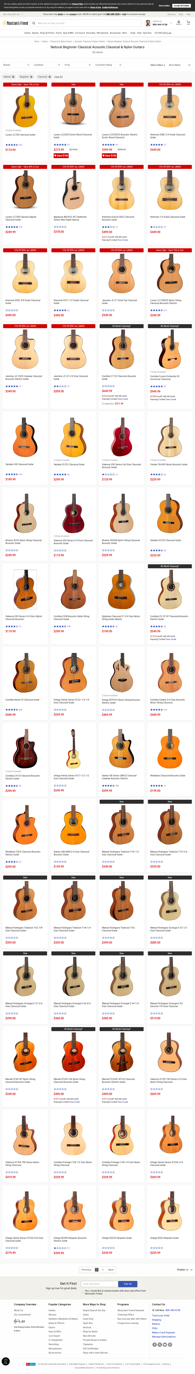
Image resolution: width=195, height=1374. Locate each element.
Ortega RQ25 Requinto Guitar (164, 1238)
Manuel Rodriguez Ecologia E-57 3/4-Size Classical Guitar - (24, 1005)
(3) (165, 386)
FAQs (154, 1328)
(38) (117, 786)
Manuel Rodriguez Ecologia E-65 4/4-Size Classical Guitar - (72, 1005)
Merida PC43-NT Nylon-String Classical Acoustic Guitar (20, 1080)
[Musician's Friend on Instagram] (170, 1344)
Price (67, 65)
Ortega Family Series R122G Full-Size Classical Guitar (24, 1239)
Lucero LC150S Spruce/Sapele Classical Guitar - (20, 218)
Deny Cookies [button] (164, 6)
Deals (86, 1314)
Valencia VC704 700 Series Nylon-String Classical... (22, 1163)
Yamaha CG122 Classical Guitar (69, 464)
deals (60, 14)
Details (125, 240)
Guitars (27, 33)
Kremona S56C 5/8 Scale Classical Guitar (22, 302)
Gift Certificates (91, 1348)
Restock (87, 1327)
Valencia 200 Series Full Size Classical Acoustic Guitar (121, 466)
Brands (6, 65)
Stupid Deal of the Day (94, 1310)
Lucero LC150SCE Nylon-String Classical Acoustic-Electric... (165, 302)
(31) (165, 310)
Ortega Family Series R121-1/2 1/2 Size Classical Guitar (71, 777)
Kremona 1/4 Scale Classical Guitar (167, 217)
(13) (20, 227)
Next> (111, 1269)
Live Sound (80, 33)
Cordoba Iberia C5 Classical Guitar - (23, 699)
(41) (20, 145)
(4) (116, 145)
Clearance (88, 1344)
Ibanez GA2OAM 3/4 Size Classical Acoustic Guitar (71, 853)
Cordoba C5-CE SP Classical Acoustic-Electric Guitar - (169, 618)
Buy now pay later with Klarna (131, 1318)
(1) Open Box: (108, 404)
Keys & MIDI (68, 33)
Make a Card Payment (163, 1332)
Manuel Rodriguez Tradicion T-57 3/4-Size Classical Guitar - (169, 853)
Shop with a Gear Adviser (95, 1352)
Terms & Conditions (114, 1364)
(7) (165, 145)
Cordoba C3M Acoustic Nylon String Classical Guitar (71, 618)
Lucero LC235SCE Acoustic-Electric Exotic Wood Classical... (119, 136)
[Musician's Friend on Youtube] (164, 1344)
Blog (181, 14)
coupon (73, 14)
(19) (165, 710)
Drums (59, 33)
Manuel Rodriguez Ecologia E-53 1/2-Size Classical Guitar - (169, 929)
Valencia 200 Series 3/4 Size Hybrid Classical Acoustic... (23, 618)
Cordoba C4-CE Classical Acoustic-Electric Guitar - (23, 777)
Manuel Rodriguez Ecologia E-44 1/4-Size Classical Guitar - (120, 1005)
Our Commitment (22, 1314)
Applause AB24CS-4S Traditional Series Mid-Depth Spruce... (70, 218)
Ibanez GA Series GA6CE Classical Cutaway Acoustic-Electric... (119, 777)
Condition (38, 65)
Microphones (102, 33)
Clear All (58, 76)
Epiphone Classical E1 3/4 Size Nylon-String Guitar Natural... (121, 618)
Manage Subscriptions (164, 1336)
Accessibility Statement (84, 1368)
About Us (18, 1310)
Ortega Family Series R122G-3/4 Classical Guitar (166, 1163)
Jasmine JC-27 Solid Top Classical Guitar (119, 302)
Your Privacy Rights (132, 1364)
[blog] (29, 1321)
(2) (68, 145)
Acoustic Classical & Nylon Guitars (90, 41)
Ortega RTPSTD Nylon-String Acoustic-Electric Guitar (121, 701)
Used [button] (139, 33)
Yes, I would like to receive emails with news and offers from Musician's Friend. (115, 1292)
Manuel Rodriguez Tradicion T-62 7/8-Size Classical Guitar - (24, 929)
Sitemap (166, 1364)
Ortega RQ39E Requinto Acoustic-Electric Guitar (70, 1239)
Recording (90, 33)
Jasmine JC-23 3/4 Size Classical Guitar (71, 377)
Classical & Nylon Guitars (61, 41)
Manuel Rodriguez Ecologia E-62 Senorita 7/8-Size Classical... (166, 1005)
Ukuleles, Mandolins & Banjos (63, 1318)
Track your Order (161, 1315)
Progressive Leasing (127, 1323)
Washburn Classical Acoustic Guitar (167, 775)
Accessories (115, 33)
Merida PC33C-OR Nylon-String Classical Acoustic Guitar (69, 1080)
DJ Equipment (56, 1340)
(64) (20, 710)
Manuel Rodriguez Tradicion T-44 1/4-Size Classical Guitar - (72, 929)
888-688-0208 (112, 14)
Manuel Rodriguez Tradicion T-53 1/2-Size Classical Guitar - (121, 853)
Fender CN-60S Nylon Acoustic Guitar (168, 464)
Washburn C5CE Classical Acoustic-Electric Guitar (23, 853)
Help (188, 14)
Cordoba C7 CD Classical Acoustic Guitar (119, 377)
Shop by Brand (90, 1331)
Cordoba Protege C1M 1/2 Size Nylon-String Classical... (73, 1163)
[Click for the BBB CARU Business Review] (31, 1364)
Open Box (88, 1323)
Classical (42, 76)
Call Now (165, 1310)
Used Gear (88, 1318)
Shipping (156, 1319)
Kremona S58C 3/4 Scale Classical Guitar (167, 136)
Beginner (24, 76)
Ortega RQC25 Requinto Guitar (117, 1238)
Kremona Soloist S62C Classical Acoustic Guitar (118, 218)
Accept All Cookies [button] (181, 6)
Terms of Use (95, 7)
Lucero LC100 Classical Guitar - (21, 134)
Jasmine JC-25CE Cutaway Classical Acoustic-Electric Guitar (23, 377)
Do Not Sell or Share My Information (52, 1364)
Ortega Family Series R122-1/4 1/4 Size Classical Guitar (71, 701)
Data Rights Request (77, 1364)
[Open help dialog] (6, 1361)
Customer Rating (103, 65)
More (124, 33)
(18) (69, 626)
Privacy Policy (77, 4)
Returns (156, 1324)
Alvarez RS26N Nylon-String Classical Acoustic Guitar (121, 542)
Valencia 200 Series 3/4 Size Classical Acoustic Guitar (73, 542)
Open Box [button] (147, 33)
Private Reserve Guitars (95, 1340)
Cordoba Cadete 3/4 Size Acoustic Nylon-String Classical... (167, 701)
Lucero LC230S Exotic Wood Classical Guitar (73, 136)
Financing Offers (125, 1314)
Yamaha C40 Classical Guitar (19, 464)
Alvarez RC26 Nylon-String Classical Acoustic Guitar (23, 542)
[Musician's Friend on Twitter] (159, 1344)
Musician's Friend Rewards (130, 1310)
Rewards (172, 14)
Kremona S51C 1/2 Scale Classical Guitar (71, 302)
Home (36, 41)
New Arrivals (89, 1336)
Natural (7, 76)
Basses (35, 33)
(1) (116, 227)
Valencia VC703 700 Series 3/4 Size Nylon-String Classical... (168, 1080)
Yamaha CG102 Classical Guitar (165, 540)
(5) (68, 474)
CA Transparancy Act (151, 1364)
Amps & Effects (47, 33)
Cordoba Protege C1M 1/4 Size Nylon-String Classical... (121, 1163)
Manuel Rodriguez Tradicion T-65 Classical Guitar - (118, 929)
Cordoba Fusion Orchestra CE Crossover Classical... (164, 378)
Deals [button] (132, 33)
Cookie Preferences (110, 7)
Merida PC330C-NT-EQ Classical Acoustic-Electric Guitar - (118, 1080)
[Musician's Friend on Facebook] (154, 1344)
